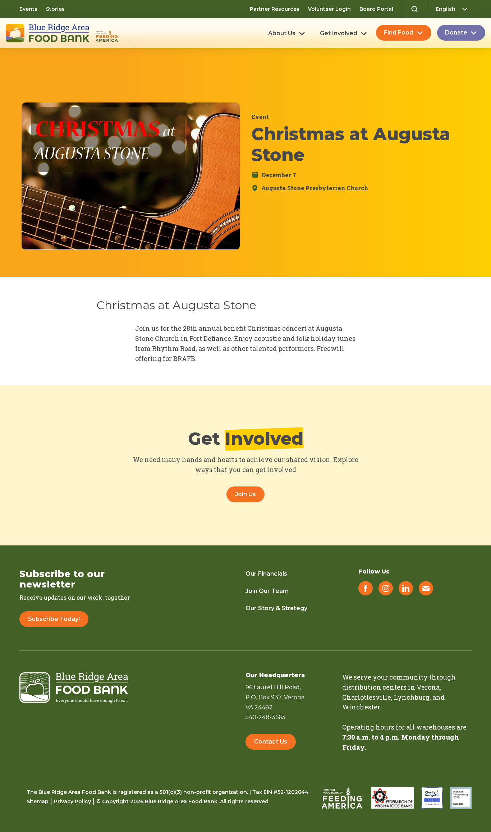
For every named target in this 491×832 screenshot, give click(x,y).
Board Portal (376, 9)
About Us (281, 33)
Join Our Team (267, 591)
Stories (55, 9)
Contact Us (270, 741)
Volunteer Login (329, 9)
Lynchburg (412, 697)
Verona (428, 687)
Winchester (361, 707)
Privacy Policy (72, 801)
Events (28, 9)
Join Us (245, 494)
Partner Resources (274, 9)
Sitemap (38, 801)
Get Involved (338, 33)
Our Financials (266, 573)
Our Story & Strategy (276, 608)
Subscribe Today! (54, 619)
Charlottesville (366, 697)
